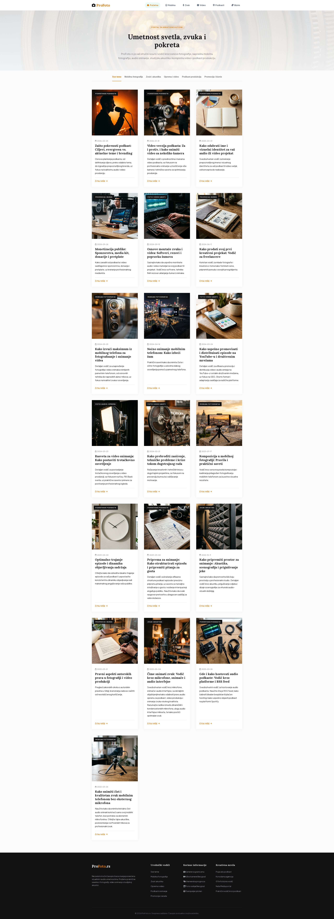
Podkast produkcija (191, 77)
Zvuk (187, 5)
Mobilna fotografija (133, 77)
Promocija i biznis (213, 77)
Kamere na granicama (194, 872)
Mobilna (171, 5)
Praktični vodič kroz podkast (228, 891)
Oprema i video (171, 77)
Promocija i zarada (159, 896)
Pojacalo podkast (224, 872)
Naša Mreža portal (223, 886)
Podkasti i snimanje (159, 891)
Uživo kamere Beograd (195, 876)
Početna (154, 5)
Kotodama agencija (224, 876)
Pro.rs (101, 866)
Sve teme (116, 77)
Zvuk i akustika (153, 77)
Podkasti (219, 5)
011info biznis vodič (224, 881)
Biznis (237, 5)
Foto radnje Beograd (195, 886)
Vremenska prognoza (195, 881)
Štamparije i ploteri (193, 891)
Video (203, 5)
